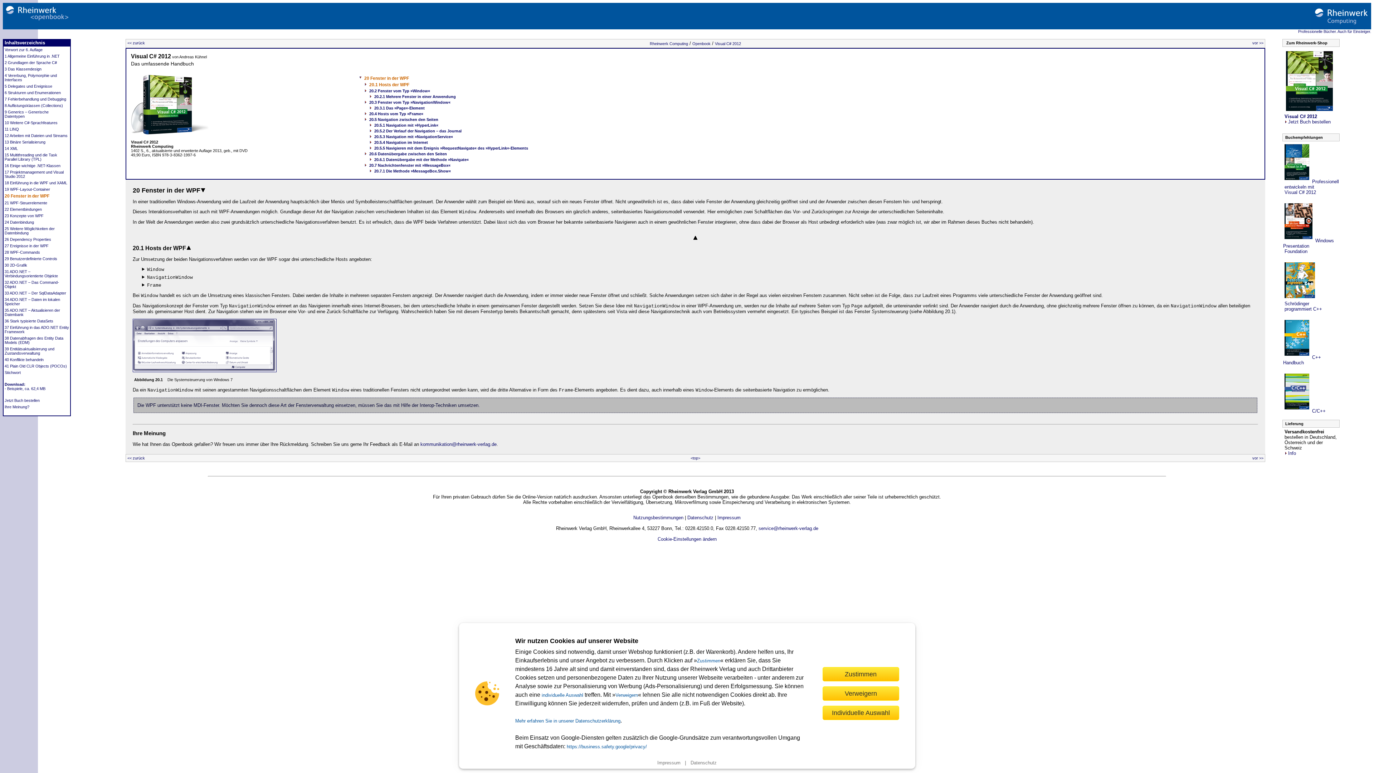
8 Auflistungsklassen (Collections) (34, 105)
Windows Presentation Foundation (1308, 246)
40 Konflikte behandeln (24, 360)
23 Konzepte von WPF (24, 216)
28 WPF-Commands (22, 252)
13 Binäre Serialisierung (25, 142)
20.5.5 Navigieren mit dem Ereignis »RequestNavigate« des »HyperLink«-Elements (451, 148)
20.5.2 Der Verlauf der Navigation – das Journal (418, 131)
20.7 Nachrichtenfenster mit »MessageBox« (409, 165)
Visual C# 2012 (728, 44)
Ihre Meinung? (17, 407)
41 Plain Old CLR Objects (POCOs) (36, 366)
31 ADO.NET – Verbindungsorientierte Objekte (31, 273)
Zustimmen (708, 660)
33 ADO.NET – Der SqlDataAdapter (35, 293)
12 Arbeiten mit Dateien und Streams (36, 135)
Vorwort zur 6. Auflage (24, 50)
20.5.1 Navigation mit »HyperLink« (406, 125)
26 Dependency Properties (28, 239)
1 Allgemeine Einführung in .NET (32, 56)
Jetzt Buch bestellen (22, 400)
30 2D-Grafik (16, 265)
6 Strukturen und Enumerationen (33, 93)
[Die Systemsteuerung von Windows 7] (205, 370)
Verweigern (626, 695)
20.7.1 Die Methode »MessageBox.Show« (412, 171)
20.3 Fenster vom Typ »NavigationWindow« (409, 102)
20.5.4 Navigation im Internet (401, 142)
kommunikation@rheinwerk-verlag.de (458, 444)
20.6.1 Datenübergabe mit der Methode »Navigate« (421, 159)
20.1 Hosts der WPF (389, 84)
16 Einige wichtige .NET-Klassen (32, 166)
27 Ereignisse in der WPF (27, 246)
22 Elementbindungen (23, 209)
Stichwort (13, 372)
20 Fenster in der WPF (27, 196)
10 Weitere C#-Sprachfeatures (31, 123)
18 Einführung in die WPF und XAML (36, 183)
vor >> (1257, 43)
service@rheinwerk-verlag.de (788, 528)
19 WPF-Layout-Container (27, 189)
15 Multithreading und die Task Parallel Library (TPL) (31, 157)
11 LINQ (12, 129)
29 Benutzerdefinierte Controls (31, 259)
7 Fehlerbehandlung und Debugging (35, 99)
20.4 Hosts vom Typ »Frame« (396, 114)
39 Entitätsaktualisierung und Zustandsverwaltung (29, 351)
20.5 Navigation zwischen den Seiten (403, 119)
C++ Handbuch (1302, 360)
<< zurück (136, 43)
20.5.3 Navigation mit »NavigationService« (413, 137)
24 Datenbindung (19, 222)
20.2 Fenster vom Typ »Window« (399, 91)
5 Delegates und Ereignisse (28, 86)
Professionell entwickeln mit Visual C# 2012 (1311, 187)
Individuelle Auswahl (861, 712)
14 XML (11, 148)
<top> (695, 458)
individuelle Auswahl (562, 695)
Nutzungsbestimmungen (658, 517)
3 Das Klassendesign (23, 69)
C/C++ (1318, 411)
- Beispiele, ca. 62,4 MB (25, 388)
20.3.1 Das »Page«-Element (399, 108)
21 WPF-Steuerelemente (26, 203)
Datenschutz (704, 762)
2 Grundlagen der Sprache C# (31, 62)
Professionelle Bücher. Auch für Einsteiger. (1334, 31)
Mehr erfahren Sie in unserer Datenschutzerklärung (567, 721)
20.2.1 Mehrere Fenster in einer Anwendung (415, 96)
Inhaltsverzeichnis (25, 42)
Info (1292, 453)
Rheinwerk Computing (669, 44)
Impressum (669, 762)
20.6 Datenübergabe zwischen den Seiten (408, 154)
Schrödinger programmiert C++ (1302, 306)
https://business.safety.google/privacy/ (607, 746)
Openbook (701, 44)
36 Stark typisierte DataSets (29, 321)
